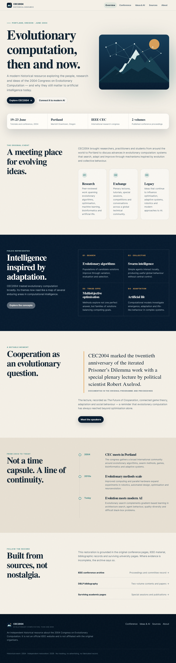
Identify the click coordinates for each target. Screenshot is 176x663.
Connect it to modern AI (52, 100)
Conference (125, 5)
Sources (153, 5)
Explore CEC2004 (20, 100)
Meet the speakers (91, 419)
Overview (110, 5)
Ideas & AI (140, 5)
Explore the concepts (21, 305)
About (164, 5)
